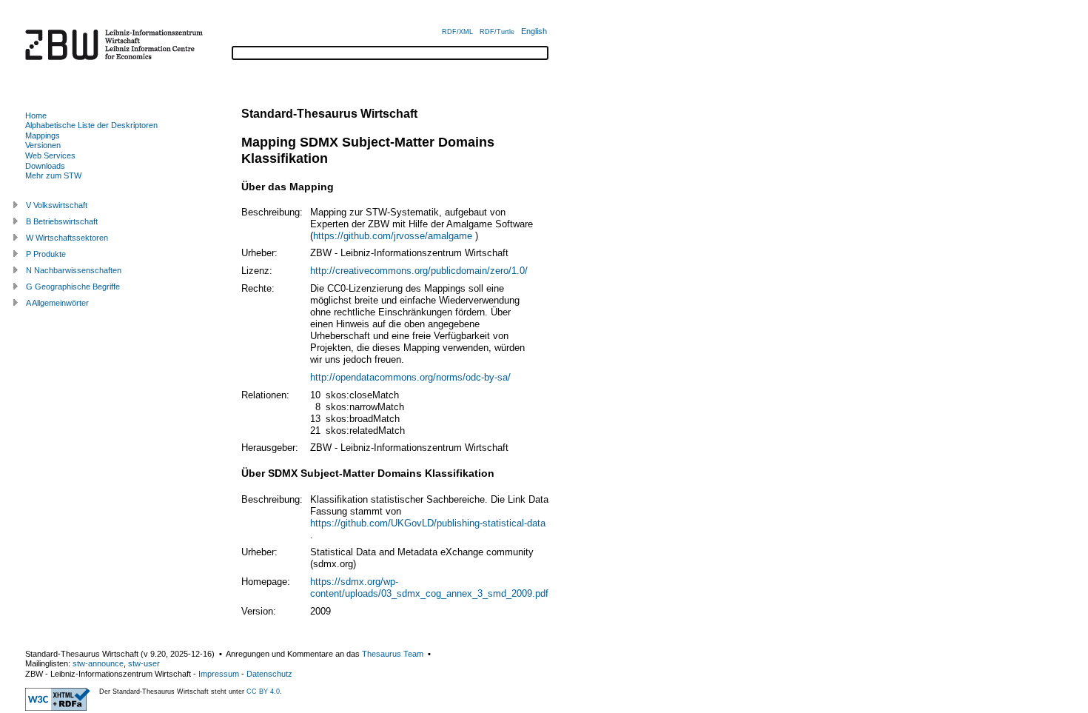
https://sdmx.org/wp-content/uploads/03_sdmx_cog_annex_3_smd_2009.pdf (429, 587)
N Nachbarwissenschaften (73, 270)
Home (36, 115)
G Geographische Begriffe (73, 286)
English (534, 31)
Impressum (218, 673)
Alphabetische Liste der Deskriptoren (91, 125)
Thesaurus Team (392, 653)
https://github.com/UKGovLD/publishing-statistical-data (427, 523)
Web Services (50, 155)
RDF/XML (457, 32)
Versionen (43, 145)
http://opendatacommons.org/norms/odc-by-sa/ (410, 377)
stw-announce (98, 663)
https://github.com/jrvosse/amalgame (392, 235)
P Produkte (46, 254)
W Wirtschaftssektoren (67, 237)
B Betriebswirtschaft (62, 221)
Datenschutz (269, 673)
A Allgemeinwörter (57, 302)
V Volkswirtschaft (56, 205)
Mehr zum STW (53, 175)
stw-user (144, 663)
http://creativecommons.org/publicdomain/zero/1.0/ (419, 270)
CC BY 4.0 (263, 691)
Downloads (45, 165)
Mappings (42, 135)
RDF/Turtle (497, 32)
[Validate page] (57, 707)
